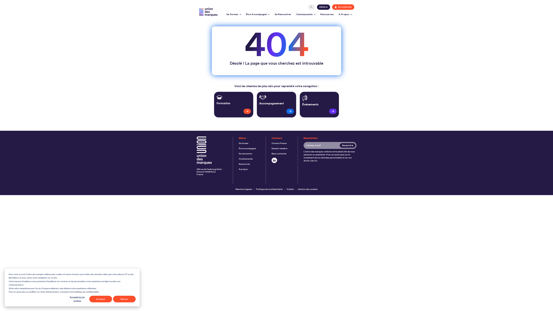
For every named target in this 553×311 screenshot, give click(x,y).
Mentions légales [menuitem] (244, 189)
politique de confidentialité (87, 292)
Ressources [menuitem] (244, 164)
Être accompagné (256, 14)
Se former (232, 14)
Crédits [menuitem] (290, 189)
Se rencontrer (283, 14)
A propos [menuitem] (243, 169)
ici (316, 161)
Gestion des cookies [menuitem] (308, 189)
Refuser (124, 299)
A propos (344, 14)
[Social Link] (274, 160)
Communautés (304, 14)
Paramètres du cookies (77, 299)
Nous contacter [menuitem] (279, 154)
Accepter (100, 299)
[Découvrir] (247, 111)
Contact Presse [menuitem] (279, 143)
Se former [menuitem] (243, 143)
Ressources (327, 14)
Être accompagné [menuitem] (247, 149)
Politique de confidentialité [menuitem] (269, 189)
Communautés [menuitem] (246, 159)
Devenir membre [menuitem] (279, 149)
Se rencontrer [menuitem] (245, 154)
